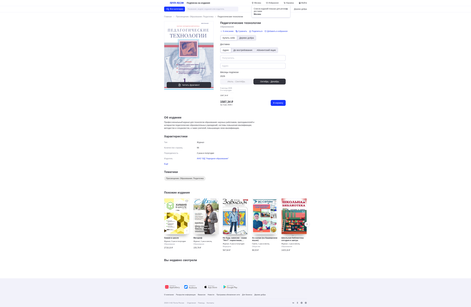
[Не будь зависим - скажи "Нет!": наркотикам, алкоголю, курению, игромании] (235, 216)
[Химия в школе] (177, 216)
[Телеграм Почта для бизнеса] (306, 303)
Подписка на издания (198, 3)
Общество (256, 246)
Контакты (210, 303)
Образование (227, 27)
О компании (169, 295)
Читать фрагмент (191, 85)
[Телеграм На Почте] (302, 303)
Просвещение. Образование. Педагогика (194, 17)
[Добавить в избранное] (186, 201)
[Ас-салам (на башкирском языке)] (264, 216)
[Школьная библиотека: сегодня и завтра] (294, 216)
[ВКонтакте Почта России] (293, 303)
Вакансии (201, 295)
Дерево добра (300, 9)
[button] (286, 9)
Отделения (191, 303)
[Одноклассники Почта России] (297, 303)
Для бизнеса (247, 295)
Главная (168, 17)
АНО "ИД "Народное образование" (213, 158)
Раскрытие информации (186, 295)
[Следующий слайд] (306, 224)
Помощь (201, 303)
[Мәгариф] (206, 216)
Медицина (227, 246)
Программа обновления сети (228, 295)
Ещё (166, 164)
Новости (211, 295)
